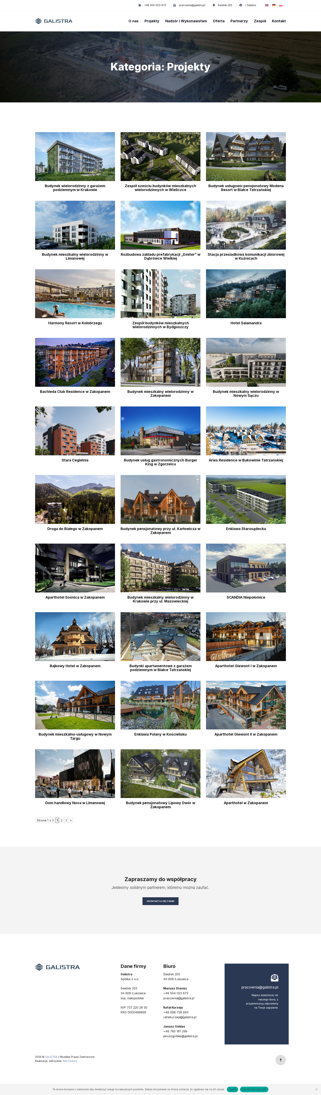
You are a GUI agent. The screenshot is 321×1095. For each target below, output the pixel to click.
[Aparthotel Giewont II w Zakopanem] (246, 705)
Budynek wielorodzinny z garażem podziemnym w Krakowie (75, 188)
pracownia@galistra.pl (191, 5)
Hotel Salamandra (246, 323)
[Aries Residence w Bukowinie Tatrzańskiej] (246, 430)
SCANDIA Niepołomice (246, 597)
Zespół (260, 21)
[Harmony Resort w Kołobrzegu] (75, 293)
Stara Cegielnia (75, 460)
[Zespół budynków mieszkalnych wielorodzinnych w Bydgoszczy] (160, 293)
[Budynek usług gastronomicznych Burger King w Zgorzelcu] (160, 430)
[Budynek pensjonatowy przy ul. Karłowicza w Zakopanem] (160, 499)
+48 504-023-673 (155, 5)
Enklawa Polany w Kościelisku (160, 734)
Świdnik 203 (225, 5)
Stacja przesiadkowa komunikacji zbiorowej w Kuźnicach (246, 256)
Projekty (152, 21)
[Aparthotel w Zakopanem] (246, 773)
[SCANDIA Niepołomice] (246, 568)
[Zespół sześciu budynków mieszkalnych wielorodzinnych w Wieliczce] (160, 156)
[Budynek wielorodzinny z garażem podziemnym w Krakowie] (75, 156)
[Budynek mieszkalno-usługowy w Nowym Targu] (75, 705)
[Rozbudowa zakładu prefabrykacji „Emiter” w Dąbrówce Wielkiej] (160, 225)
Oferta (219, 21)
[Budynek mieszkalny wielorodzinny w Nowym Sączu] (246, 362)
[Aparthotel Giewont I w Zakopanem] (246, 636)
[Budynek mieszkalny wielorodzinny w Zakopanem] (160, 362)
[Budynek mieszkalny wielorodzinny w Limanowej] (75, 225)
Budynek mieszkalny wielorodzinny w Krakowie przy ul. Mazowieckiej (160, 599)
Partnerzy (239, 21)
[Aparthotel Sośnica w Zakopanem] (75, 568)
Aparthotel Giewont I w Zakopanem (246, 666)
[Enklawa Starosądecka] (246, 499)
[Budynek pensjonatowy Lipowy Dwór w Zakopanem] (160, 773)
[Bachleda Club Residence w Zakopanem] (75, 362)
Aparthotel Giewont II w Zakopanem (246, 734)
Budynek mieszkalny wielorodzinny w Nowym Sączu (246, 393)
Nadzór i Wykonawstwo (186, 21)
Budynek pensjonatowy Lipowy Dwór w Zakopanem (160, 805)
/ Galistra (250, 5)
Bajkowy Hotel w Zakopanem (75, 666)
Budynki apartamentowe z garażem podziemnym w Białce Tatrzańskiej (160, 668)
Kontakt (279, 21)
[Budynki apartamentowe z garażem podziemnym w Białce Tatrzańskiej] (160, 636)
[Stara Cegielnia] (75, 430)
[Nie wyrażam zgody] (316, 1089)
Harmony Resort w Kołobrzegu (75, 323)
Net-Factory (70, 1061)
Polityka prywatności (254, 1089)
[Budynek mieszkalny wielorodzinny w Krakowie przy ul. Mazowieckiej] (160, 568)
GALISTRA (51, 1056)
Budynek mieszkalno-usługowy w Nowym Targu (75, 736)
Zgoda (232, 1089)
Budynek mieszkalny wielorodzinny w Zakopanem (160, 393)
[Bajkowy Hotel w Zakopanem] (75, 636)
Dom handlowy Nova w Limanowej (75, 803)
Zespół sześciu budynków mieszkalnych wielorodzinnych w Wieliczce (160, 188)
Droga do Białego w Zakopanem (75, 528)
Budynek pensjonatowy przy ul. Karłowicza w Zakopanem (160, 530)
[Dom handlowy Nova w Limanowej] (75, 773)
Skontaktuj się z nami (160, 901)
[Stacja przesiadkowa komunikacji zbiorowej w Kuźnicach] (246, 225)
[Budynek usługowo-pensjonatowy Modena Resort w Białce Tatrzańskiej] (246, 156)
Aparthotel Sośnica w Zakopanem (75, 597)
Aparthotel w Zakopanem (246, 803)
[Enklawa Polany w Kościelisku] (160, 705)
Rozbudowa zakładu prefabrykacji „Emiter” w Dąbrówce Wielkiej (160, 256)
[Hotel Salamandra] (246, 293)
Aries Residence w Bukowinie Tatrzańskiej (246, 460)
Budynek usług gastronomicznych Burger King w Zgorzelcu (160, 462)
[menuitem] (266, 5)
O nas (134, 21)
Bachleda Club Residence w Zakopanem (75, 391)
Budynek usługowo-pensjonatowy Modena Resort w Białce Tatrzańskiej (246, 188)
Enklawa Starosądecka (246, 528)
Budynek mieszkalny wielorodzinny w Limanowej (75, 256)
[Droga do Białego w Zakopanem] (75, 499)
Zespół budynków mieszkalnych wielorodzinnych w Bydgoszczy (160, 325)
